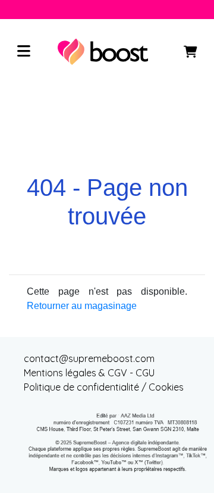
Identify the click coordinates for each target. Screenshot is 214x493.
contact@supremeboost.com (89, 358)
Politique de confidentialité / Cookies (104, 387)
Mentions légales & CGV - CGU (89, 373)
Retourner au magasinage (82, 306)
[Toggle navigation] (24, 52)
